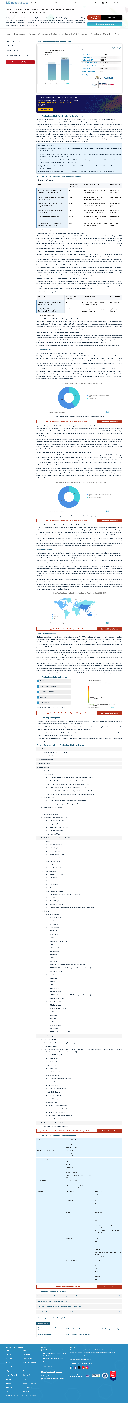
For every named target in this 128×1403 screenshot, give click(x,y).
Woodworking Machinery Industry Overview (48, 1329)
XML (7, 1391)
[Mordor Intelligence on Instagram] (87, 1368)
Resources (78, 3)
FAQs (25, 1367)
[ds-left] (20, 62)
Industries (88, 3)
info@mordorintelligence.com (52, 1372)
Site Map (26, 1391)
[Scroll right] (121, 34)
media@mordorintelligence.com (54, 1379)
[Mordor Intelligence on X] (79, 1368)
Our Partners (27, 1359)
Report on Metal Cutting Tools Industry (107, 1329)
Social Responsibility (29, 1363)
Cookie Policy (27, 1387)
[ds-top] (104, 24)
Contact (97, 3)
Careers (8, 1383)
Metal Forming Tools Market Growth (77, 1329)
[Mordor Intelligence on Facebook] (75, 1368)
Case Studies (27, 1371)
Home (8, 1350)
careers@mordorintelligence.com (80, 1359)
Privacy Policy (10, 1387)
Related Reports (43, 1323)
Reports (34, 3)
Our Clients (9, 1359)
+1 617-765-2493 (114, 3)
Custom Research (46, 3)
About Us (8, 1354)
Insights (8, 1371)
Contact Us (26, 1375)
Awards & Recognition (13, 1367)
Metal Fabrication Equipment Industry (78, 1334)
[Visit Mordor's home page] (17, 2)
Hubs (24, 1379)
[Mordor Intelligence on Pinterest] (83, 1368)
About (57, 3)
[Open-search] (124, 3)
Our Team (26, 1354)
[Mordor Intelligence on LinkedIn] (71, 1368)
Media (8, 1363)
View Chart (45, 110)
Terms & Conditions (29, 1383)
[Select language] (103, 3)
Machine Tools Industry (45, 1334)
